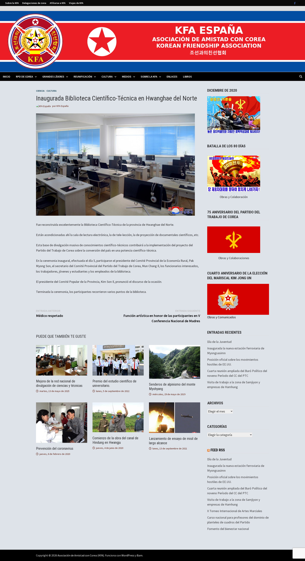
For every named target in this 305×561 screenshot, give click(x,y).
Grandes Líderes (53, 76)
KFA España (62, 106)
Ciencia (40, 90)
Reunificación (83, 76)
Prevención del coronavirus (54, 448)
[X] (299, 3)
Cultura (107, 76)
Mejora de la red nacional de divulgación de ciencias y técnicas (59, 383)
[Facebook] (295, 3)
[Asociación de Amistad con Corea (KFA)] (152, 41)
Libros (187, 76)
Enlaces (172, 76)
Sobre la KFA (12, 3)
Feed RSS (218, 450)
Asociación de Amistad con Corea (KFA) (81, 555)
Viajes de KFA (76, 3)
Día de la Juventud (219, 342)
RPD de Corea (24, 76)
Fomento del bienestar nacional (228, 529)
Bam (139, 555)
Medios (126, 76)
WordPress (127, 555)
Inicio (6, 76)
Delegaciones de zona (34, 3)
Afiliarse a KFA (57, 3)
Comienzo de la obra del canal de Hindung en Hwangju (115, 440)
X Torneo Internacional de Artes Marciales (234, 511)
